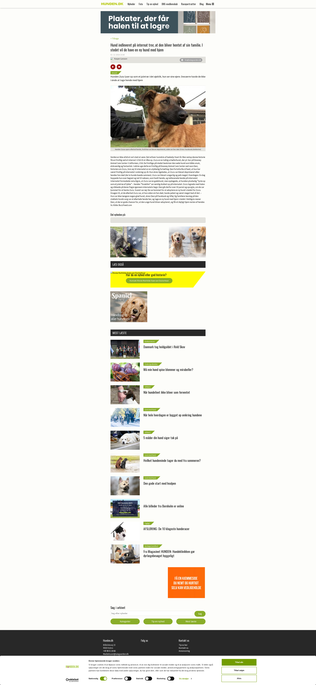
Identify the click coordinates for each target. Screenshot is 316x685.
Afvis (239, 678)
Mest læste (191, 621)
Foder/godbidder (151, 364)
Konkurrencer (150, 341)
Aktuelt (114, 73)
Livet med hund (150, 409)
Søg (200, 613)
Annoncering (184, 651)
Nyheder (131, 4)
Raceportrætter (188, 4)
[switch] (127, 679)
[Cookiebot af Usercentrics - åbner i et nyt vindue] (72, 680)
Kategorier (125, 621)
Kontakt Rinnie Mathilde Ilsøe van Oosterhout (149, 280)
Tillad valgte (239, 670)
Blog (202, 4)
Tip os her (183, 645)
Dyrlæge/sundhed (151, 546)
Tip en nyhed (152, 4)
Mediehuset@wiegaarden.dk (116, 654)
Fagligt (147, 523)
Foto (141, 4)
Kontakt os (183, 648)
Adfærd (147, 387)
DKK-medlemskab (170, 4)
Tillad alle (239, 662)
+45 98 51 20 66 (109, 651)
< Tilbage (114, 38)
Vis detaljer (184, 679)
